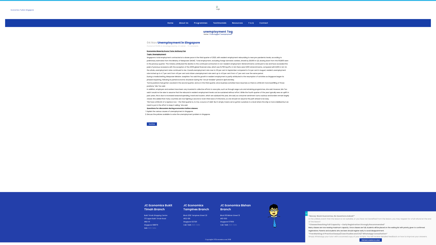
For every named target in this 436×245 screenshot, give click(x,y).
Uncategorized (169, 46)
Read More (152, 124)
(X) (306, 213)
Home (206, 34)
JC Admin (182, 46)
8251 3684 (152, 228)
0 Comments (193, 46)
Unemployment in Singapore (179, 43)
